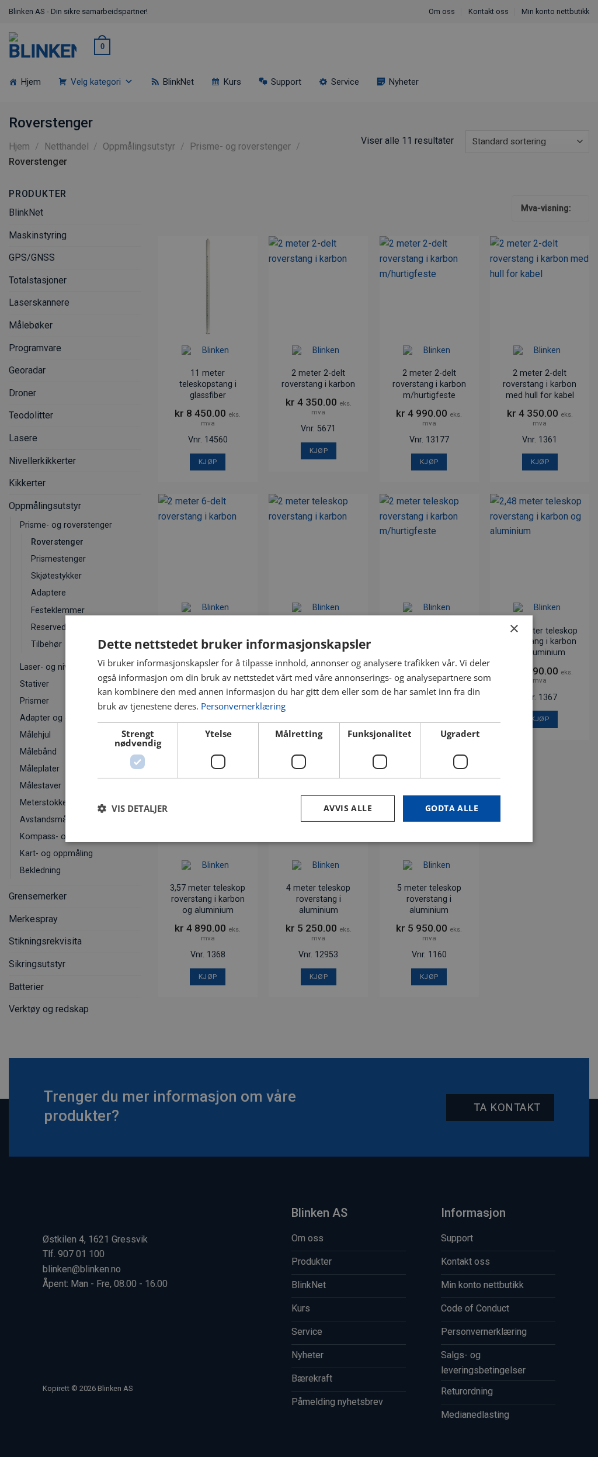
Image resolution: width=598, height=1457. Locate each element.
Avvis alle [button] (348, 808)
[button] (133, 808)
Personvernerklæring (243, 706)
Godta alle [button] (451, 808)
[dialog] (299, 728)
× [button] (513, 628)
